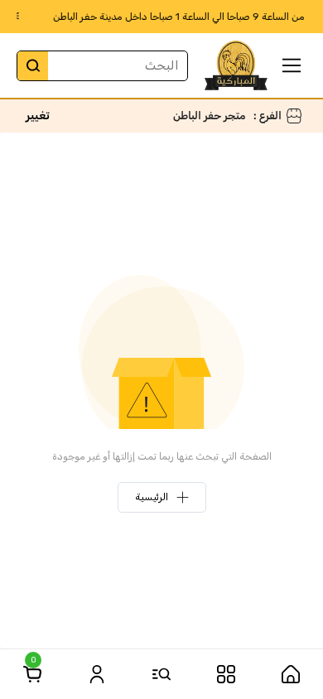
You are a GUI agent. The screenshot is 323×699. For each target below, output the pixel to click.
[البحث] (32, 66)
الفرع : (267, 115)
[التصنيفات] (226, 674)
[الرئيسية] (290, 674)
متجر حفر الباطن (209, 115)
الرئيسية (151, 497)
